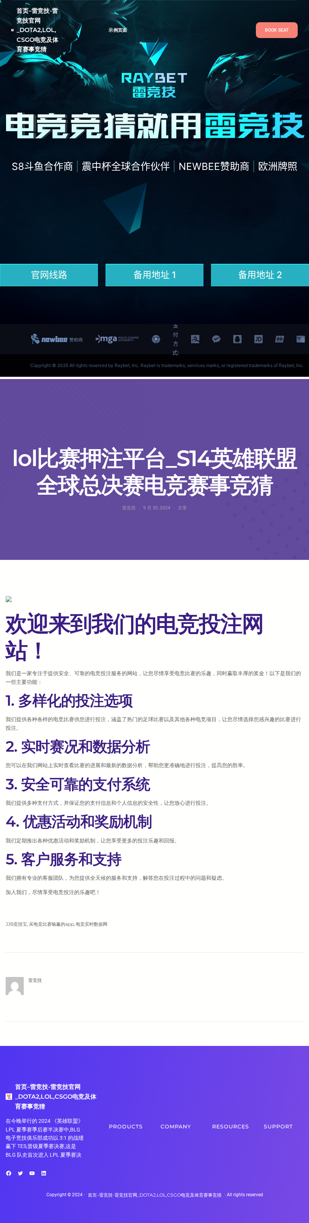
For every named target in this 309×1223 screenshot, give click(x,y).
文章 (182, 508)
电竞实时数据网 (91, 924)
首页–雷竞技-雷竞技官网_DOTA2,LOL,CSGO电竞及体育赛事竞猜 (37, 30)
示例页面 (118, 30)
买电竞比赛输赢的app (51, 924)
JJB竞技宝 (16, 924)
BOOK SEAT (277, 30)
